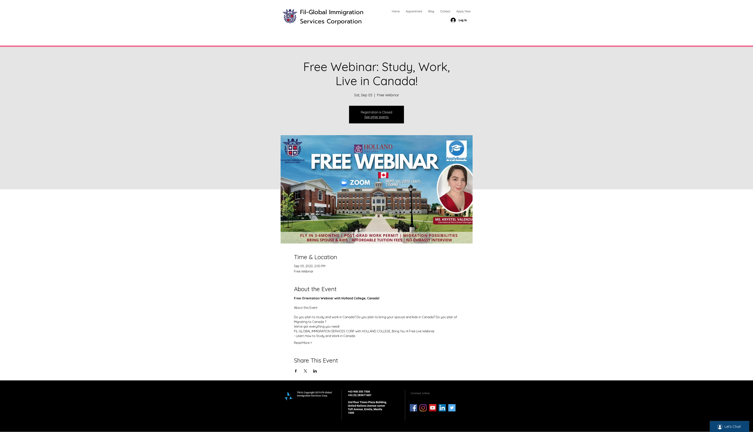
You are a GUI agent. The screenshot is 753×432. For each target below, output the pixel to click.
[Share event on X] (305, 371)
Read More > (303, 343)
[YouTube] (432, 407)
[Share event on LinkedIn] (315, 371)
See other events (376, 117)
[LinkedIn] (442, 407)
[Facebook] (413, 407)
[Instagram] (423, 407)
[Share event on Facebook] (296, 371)
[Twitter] (452, 407)
